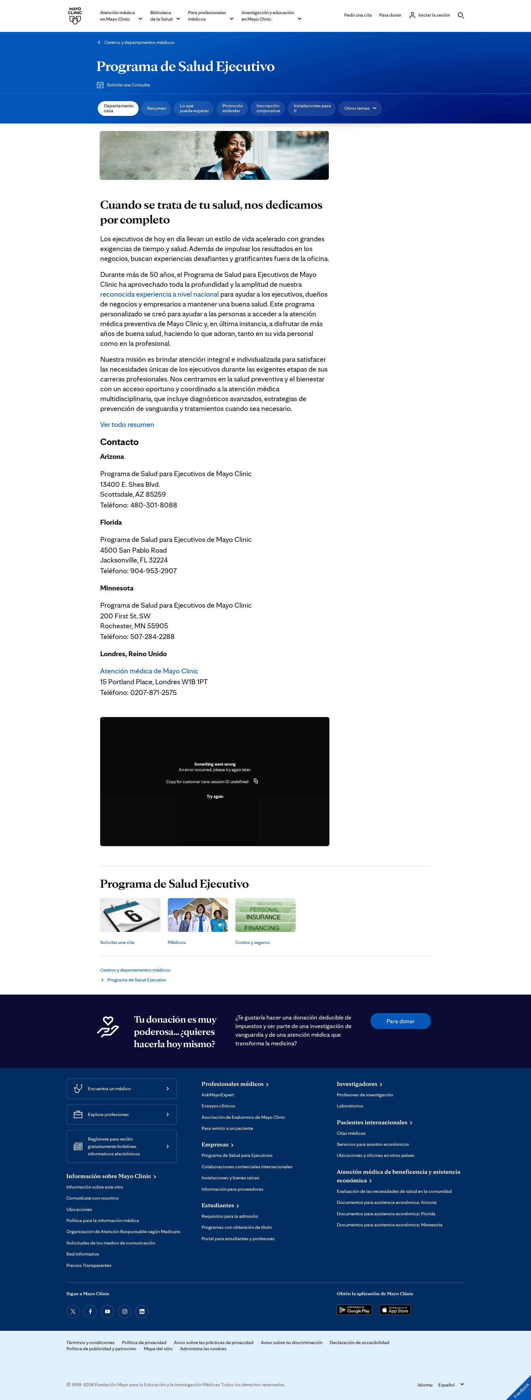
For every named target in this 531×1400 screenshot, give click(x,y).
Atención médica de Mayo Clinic (149, 670)
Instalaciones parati (312, 108)
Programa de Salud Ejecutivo (185, 66)
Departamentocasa (119, 108)
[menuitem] (118, 108)
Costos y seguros (252, 942)
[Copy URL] (256, 782)
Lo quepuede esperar (194, 108)
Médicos (177, 942)
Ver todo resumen (127, 424)
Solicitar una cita (117, 942)
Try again (215, 796)
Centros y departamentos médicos (139, 42)
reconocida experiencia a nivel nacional (159, 294)
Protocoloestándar (232, 108)
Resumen (156, 108)
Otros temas (357, 108)
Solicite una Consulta (128, 85)
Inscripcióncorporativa (268, 108)
